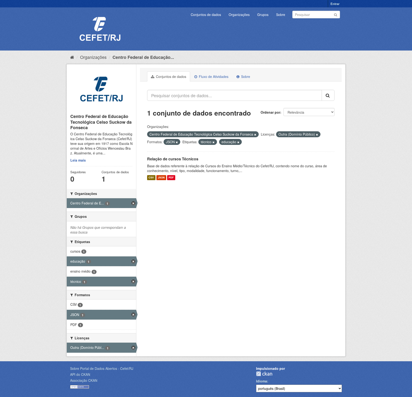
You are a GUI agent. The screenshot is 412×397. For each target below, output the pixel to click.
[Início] (72, 57)
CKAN (264, 373)
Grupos (262, 14)
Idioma (261, 381)
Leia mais (78, 160)
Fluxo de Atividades (213, 76)
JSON (161, 177)
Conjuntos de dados (206, 14)
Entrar (335, 3)
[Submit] (336, 14)
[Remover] (255, 134)
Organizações (239, 14)
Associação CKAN (83, 380)
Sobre (280, 14)
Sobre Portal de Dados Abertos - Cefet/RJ (101, 368)
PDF (171, 177)
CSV (151, 177)
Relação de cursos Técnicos (172, 159)
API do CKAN (80, 374)
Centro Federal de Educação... (143, 57)
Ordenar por (270, 112)
